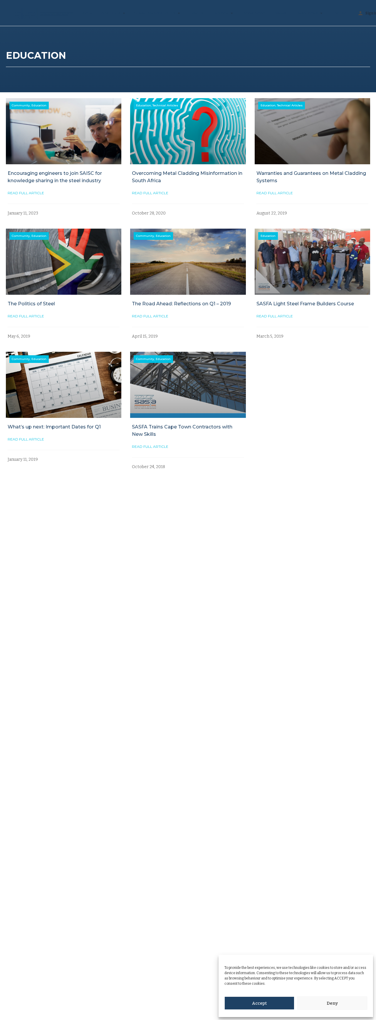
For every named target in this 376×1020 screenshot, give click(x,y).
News (281, 13)
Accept (259, 1003)
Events (196, 13)
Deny (332, 1003)
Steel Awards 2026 (154, 13)
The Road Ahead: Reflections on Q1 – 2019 (181, 303)
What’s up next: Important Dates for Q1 (54, 427)
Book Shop (254, 13)
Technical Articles (165, 105)
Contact (340, 13)
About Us (110, 13)
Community (21, 105)
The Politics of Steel (31, 303)
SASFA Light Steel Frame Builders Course (305, 303)
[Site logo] (39, 12)
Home (85, 13)
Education (38, 105)
